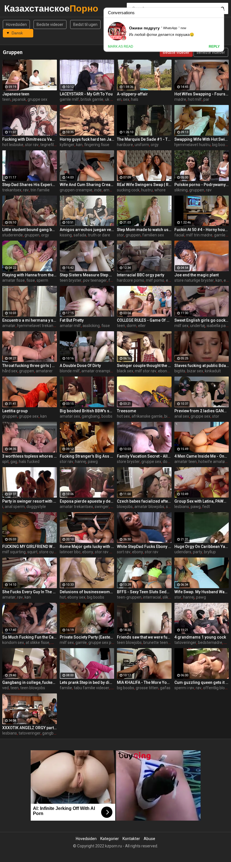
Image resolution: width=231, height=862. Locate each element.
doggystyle (36, 506)
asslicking (91, 325)
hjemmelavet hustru (192, 144)
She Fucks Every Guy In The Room (29, 592)
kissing (66, 235)
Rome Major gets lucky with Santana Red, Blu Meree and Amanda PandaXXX (87, 546)
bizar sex (195, 371)
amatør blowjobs (149, 506)
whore (160, 190)
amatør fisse (13, 280)
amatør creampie (96, 371)
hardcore (125, 144)
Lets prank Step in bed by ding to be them (87, 682)
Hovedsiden (16, 24)
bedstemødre (210, 642)
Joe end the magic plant (196, 275)
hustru (147, 190)
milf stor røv (145, 371)
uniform (142, 144)
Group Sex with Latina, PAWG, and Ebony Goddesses (201, 501)
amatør (8, 325)
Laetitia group (15, 411)
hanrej (80, 461)
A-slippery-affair (132, 94)
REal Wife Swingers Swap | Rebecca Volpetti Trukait (144, 184)
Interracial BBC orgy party (140, 275)
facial (179, 235)
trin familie (40, 190)
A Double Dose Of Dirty (80, 365)
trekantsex (11, 190)
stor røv (32, 144)
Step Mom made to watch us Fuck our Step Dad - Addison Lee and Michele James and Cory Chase (144, 229)
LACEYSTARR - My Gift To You (86, 94)
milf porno (155, 280)
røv (26, 190)
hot (63, 597)
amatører (44, 371)
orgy (155, 144)
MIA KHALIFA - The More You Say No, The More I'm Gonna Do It (144, 682)
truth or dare (99, 235)
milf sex (181, 325)
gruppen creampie (76, 190)
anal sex (181, 416)
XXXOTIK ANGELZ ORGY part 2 (29, 728)
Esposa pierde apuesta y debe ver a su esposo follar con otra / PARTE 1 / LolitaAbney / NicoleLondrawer (87, 501)
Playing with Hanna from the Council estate (29, 275)
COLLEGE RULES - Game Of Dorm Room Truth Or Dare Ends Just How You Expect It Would (144, 320)
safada (80, 235)
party (197, 552)
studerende (12, 235)
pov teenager (95, 280)
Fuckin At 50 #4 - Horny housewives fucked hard (201, 229)
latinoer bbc (70, 552)
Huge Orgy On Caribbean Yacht (201, 546)
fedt (206, 506)
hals (134, 99)
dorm (131, 325)
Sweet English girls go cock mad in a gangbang (201, 320)
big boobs (95, 597)
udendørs (182, 552)
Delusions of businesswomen (87, 592)
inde (98, 190)
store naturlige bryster (194, 280)
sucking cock (128, 190)
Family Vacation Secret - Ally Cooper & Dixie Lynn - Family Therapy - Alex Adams (144, 456)
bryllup (210, 552)
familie (66, 688)
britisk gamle (92, 99)
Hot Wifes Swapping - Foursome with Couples (201, 94)
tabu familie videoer (91, 688)
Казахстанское (19, 8)
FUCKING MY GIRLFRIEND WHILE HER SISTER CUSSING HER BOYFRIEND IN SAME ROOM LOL (29, 546)
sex (126, 99)
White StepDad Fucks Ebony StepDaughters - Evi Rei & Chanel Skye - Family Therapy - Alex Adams (144, 546)
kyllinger (67, 144)
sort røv (123, 552)
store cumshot (52, 552)
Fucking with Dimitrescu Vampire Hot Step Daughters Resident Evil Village (29, 139)
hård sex (9, 371)
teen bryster (70, 280)
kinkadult (213, 371)
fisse (30, 280)
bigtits (179, 371)
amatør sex (70, 416)
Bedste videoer (50, 24)
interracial (152, 597)
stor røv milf (105, 552)
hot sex (123, 416)
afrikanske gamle (147, 416)
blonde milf (70, 371)
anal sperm (15, 506)
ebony (87, 552)
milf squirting (14, 552)
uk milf (111, 99)
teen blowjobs (129, 642)
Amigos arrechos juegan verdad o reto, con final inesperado (87, 229)
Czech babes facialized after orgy (144, 501)
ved (5, 688)
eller (142, 325)
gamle (81, 642)
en (119, 99)
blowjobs (125, 506)
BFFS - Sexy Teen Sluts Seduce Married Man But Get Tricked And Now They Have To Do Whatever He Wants (144, 592)
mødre (180, 99)
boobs (106, 416)
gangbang (91, 416)
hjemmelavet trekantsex (39, 325)
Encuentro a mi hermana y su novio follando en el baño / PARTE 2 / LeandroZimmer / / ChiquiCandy (29, 320)
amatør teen (185, 461)
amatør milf (70, 325)
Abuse (149, 838)
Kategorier (109, 838)
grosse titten (147, 688)
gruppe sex (37, 99)
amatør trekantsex (76, 506)
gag (13, 461)
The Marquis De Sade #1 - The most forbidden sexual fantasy (144, 139)
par (206, 99)
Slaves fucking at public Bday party (201, 365)
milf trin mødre (199, 235)
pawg (93, 461)
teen (6, 99)
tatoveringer (185, 642)
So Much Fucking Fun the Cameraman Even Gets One (29, 637)
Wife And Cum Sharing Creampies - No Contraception (87, 184)
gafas (165, 688)
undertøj (197, 325)
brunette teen (155, 642)
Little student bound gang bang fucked (29, 229)
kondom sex (13, 642)
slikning (181, 190)
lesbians (181, 506)
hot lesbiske (12, 144)
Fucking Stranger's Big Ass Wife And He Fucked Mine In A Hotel (87, 456)
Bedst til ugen (85, 24)
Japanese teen (15, 94)
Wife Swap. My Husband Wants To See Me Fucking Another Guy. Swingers (201, 592)
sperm (42, 280)
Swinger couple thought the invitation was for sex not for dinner (144, 365)
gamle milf (69, 99)
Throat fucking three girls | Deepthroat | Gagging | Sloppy (29, 365)
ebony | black (169, 371)
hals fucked (29, 461)
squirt (32, 552)
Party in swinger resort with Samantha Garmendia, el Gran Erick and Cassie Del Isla (29, 501)
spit (5, 461)
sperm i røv (184, 688)
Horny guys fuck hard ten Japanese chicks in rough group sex (87, 139)
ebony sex (76, 597)
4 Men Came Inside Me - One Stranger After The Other (201, 456)
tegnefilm (48, 144)
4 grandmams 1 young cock (200, 637)
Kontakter (131, 838)
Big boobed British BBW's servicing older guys (87, 411)
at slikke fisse (37, 642)
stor (120, 235)
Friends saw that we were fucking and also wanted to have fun (144, 637)
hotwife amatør (212, 461)
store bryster (128, 461)
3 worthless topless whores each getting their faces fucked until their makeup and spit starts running (29, 456)
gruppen (196, 190)
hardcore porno (130, 280)
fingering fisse (96, 144)
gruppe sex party (103, 642)
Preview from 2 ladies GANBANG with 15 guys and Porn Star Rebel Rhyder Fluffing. (201, 411)
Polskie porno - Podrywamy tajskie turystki (201, 184)
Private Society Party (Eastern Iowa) (87, 637)
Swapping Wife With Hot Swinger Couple (201, 139)
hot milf (195, 99)
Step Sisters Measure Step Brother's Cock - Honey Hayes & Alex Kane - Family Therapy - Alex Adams (87, 275)
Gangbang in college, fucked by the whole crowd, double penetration (29, 682)
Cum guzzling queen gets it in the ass (201, 682)
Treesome (126, 411)
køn (79, 144)
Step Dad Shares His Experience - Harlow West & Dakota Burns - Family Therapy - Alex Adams (29, 184)
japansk (19, 99)
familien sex (153, 235)
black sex (125, 371)
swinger (102, 506)
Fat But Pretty (72, 320)
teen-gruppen (129, 597)
